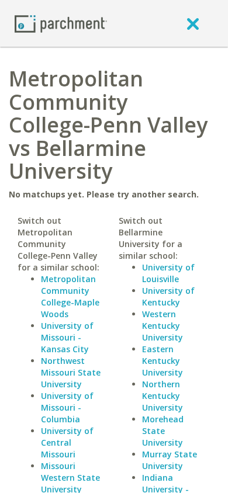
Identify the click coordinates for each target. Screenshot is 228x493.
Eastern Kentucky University (162, 360)
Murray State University (169, 460)
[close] (193, 23)
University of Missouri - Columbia (67, 407)
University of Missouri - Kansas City (67, 337)
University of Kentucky (168, 296)
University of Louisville (168, 273)
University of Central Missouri (67, 442)
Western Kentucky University (162, 325)
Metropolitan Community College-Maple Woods (70, 296)
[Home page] (61, 23)
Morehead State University (163, 431)
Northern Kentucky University (162, 396)
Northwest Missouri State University (71, 372)
